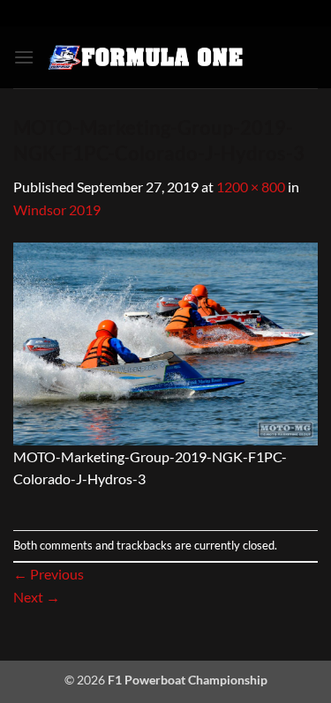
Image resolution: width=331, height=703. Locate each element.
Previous (48, 573)
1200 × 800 (250, 186)
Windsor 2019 (57, 209)
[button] (23, 57)
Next (36, 596)
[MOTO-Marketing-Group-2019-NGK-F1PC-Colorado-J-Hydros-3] (165, 341)
